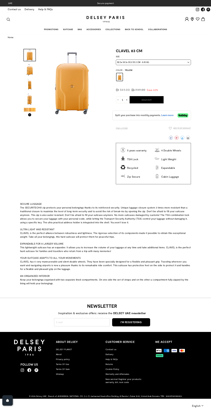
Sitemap (60, 374)
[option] (105, 3)
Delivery (29, 9)
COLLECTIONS (113, 29)
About (59, 354)
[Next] (29, 114)
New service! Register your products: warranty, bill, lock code (123, 381)
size (118, 56)
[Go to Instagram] (22, 370)
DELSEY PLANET (64, 349)
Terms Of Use (62, 364)
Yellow (119, 77)
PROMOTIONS (51, 29)
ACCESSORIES (94, 29)
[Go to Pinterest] (36, 370)
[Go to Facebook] (29, 370)
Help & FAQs (45, 9)
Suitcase (68, 29)
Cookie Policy (112, 369)
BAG (80, 29)
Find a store (122, 128)
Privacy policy (63, 359)
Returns (109, 364)
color (124, 70)
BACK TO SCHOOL (134, 29)
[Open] (7, 400)
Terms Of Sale (63, 369)
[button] (180, 129)
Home (11, 37)
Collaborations (157, 29)
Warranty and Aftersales (117, 374)
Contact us (14, 9)
